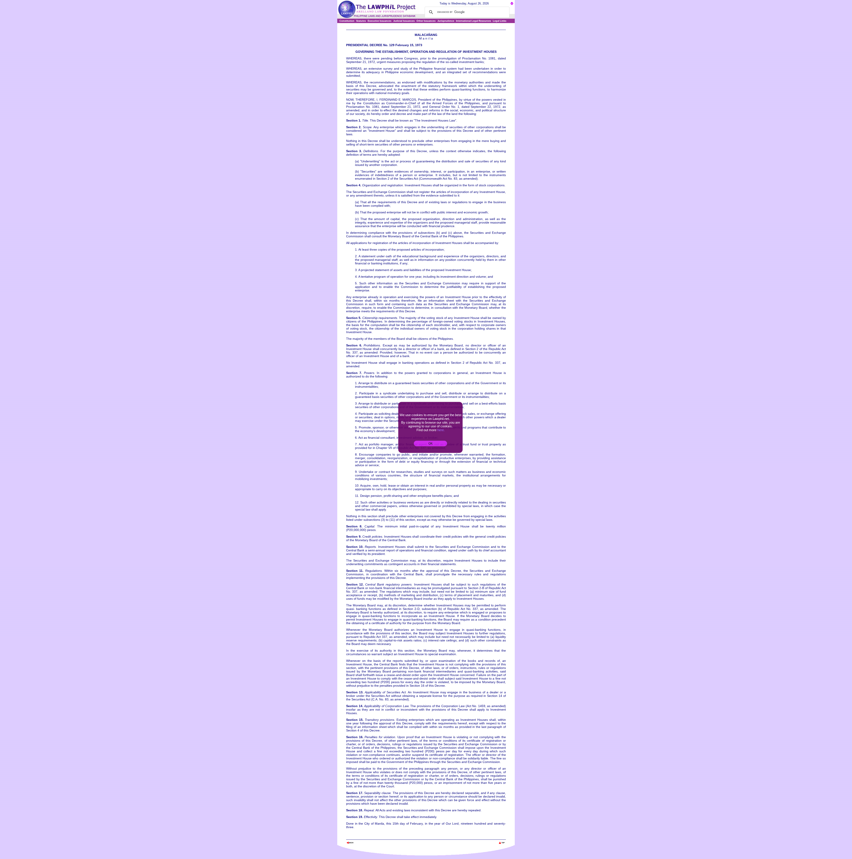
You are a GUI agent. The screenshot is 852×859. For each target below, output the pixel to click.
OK (430, 443)
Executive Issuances (379, 21)
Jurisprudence (445, 21)
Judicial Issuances (404, 21)
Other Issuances (426, 21)
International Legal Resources (473, 21)
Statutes (361, 21)
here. (441, 430)
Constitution (346, 21)
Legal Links (499, 21)
